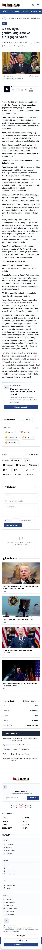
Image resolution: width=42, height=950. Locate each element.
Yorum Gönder (13, 525)
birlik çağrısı (25, 419)
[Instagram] (21, 806)
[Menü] (38, 5)
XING (19, 474)
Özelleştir (21, 936)
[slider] (25, 86)
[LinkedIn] (30, 806)
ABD (12, 18)
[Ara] (33, 5)
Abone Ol (33, 798)
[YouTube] (26, 806)
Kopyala (30, 474)
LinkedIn (34, 465)
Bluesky (8, 474)
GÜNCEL (6, 11)
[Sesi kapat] (26, 90)
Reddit (8, 470)
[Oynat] (7, 89)
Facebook (9, 465)
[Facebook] (11, 806)
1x (17, 90)
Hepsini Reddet (21, 940)
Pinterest (19, 470)
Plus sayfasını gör (21, 407)
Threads (31, 470)
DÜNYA (4, 825)
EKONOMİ (26, 825)
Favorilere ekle (33, 455)
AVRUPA (34, 11)
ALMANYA (15, 11)
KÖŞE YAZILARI (7, 828)
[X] (16, 806)
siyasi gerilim (9, 419)
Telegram (22, 465)
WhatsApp (17, 460)
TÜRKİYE (25, 11)
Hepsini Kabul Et (21, 944)
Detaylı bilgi (15, 931)
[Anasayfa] (11, 5)
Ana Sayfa (5, 18)
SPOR (25, 828)
